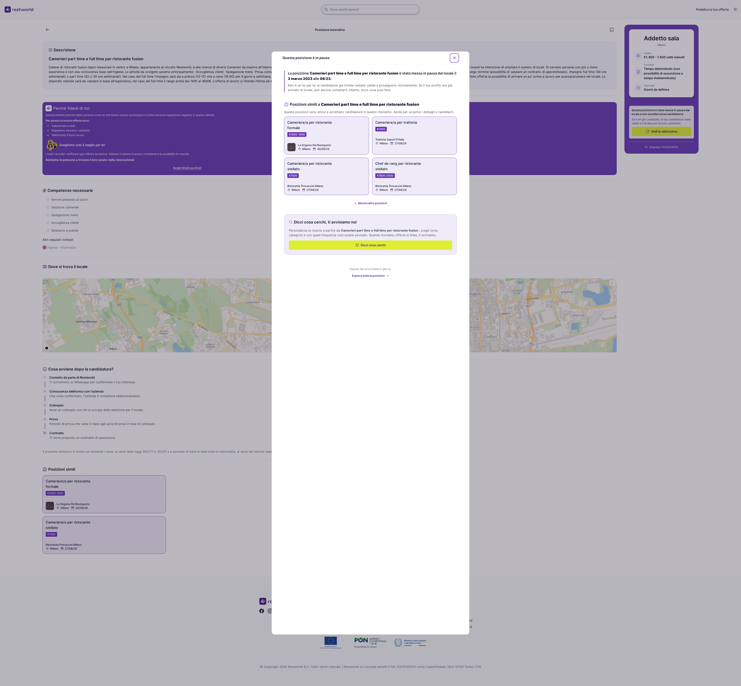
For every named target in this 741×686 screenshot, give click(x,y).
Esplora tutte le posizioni (368, 275)
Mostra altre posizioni (372, 203)
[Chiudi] (454, 58)
